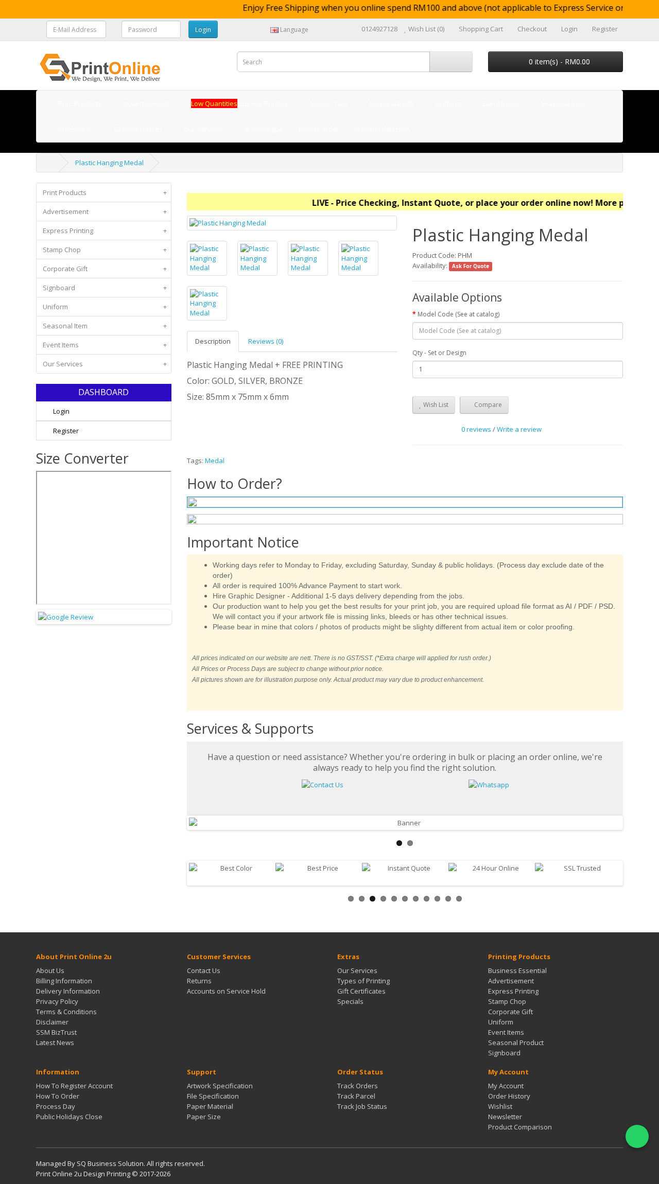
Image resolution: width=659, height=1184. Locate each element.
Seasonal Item (105, 325)
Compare (487, 404)
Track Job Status (362, 1106)
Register (65, 430)
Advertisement (105, 211)
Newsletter (505, 1116)
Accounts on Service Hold (226, 991)
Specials (350, 1001)
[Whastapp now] (489, 783)
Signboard (105, 287)
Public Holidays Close (69, 1116)
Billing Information (64, 980)
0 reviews (476, 429)
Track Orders (357, 1085)
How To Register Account (74, 1085)
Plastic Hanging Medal (109, 162)
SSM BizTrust (56, 1032)
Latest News (55, 1042)
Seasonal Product (516, 1042)
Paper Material (210, 1106)
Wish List (435, 404)
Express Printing (105, 230)
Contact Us (203, 970)
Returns (199, 980)
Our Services (105, 363)
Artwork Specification (220, 1085)
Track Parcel (356, 1096)
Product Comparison (520, 1127)
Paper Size (204, 1116)
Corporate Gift (105, 268)
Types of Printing (363, 980)
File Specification (213, 1096)
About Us (50, 970)
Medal (214, 460)
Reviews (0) (265, 341)
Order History (509, 1096)
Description (213, 341)
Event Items (105, 344)
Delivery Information (68, 991)
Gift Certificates (361, 991)
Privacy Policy (57, 1001)
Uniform (105, 306)
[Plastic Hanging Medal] (292, 223)
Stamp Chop (105, 249)
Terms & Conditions (66, 1011)
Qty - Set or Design (439, 352)
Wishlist (500, 1106)
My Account (506, 1085)
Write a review (519, 429)
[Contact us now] (322, 783)
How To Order (57, 1096)
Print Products (105, 192)
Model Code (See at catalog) (458, 314)
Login (60, 411)
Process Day (55, 1106)
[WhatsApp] (637, 1136)
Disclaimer (52, 1022)
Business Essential (517, 970)
